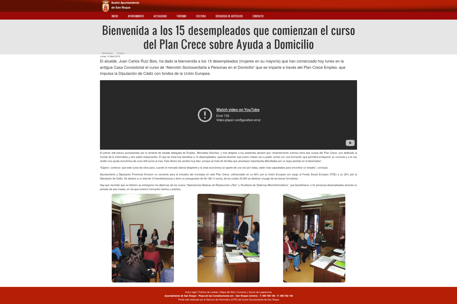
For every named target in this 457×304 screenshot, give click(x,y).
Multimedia (107, 53)
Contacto (258, 16)
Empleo (121, 53)
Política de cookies (208, 292)
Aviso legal (191, 292)
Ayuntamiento (136, 16)
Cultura (201, 16)
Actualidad (160, 16)
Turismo (181, 16)
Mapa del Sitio (227, 292)
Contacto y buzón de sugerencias (254, 292)
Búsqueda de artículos (229, 16)
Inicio (115, 16)
